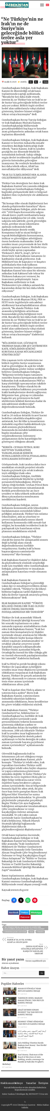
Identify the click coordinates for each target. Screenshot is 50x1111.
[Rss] (25, 1101)
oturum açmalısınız (10, 963)
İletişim (43, 1083)
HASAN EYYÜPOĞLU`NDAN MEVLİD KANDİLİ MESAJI (29, 990)
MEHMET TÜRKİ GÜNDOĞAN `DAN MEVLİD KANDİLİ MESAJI (31, 1023)
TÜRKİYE (40, 932)
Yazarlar (31, 1083)
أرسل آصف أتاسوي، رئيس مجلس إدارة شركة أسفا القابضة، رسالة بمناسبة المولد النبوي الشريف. (32, 1033)
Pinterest (25, 917)
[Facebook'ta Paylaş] (14, 900)
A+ (31, 82)
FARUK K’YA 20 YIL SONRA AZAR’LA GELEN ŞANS (19, 940)
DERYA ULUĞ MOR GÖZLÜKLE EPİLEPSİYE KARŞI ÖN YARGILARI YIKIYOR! (32, 949)
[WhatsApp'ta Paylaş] (28, 900)
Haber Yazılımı (8, 1094)
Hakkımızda (7, 1083)
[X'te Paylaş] (21, 900)
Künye (19, 1083)
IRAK (31, 932)
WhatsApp (36, 912)
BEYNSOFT (34, 1094)
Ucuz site (44, 1094)
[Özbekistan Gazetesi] (17, 4)
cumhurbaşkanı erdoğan (15, 932)
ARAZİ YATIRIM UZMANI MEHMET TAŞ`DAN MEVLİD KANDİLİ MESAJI (30, 1012)
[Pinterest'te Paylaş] (34, 900)
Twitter (24, 912)
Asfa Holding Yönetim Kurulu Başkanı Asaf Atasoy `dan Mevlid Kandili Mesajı (32, 1045)
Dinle (46, 82)
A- (36, 82)
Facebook (13, 912)
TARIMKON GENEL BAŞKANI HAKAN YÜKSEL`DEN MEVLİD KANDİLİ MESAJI (31, 1000)
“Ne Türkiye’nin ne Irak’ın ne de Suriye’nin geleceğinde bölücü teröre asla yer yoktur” (24, 928)
